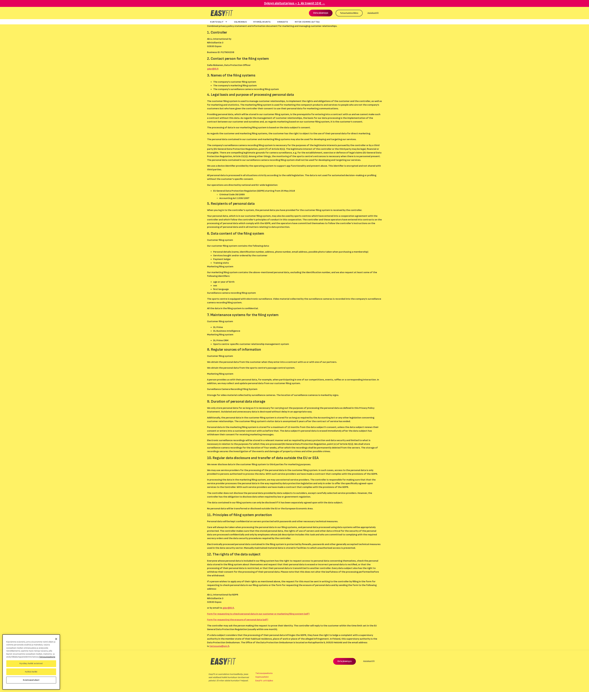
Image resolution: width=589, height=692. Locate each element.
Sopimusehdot (262, 677)
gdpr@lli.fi (212, 68)
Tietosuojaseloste (264, 673)
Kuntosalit (217, 22)
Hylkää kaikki (31, 672)
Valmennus (240, 22)
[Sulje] (56, 639)
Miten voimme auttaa (307, 22)
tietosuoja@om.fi (219, 646)
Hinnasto (282, 22)
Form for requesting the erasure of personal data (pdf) (237, 619)
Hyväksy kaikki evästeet (31, 663)
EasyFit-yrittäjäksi (264, 680)
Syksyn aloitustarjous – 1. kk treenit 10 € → (294, 3)
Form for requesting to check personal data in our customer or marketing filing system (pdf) (258, 613)
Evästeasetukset (31, 680)
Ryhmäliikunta (261, 22)
